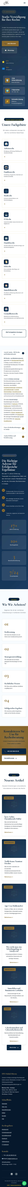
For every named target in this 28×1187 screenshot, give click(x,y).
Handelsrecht (18, 412)
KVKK (8, 1185)
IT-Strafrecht (5, 1144)
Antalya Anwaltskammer (8, 34)
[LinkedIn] (11, 1174)
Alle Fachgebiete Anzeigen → (14, 333)
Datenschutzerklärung (16, 1185)
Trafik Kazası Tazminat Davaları (13, 862)
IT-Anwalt (16, 389)
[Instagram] (16, 1174)
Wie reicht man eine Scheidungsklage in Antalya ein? (14, 949)
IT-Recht (12, 412)
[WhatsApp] (24, 1183)
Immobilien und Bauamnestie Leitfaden (14, 989)
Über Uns (4, 1106)
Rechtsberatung (21, 27)
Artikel (3, 1113)
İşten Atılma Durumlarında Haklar (12, 818)
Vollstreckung (5, 1141)
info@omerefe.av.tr (12, 1158)
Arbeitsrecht (20, 414)
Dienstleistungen (6, 1110)
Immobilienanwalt (16, 391)
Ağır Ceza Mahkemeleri (13, 906)
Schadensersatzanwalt (9, 387)
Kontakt (4, 1116)
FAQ (3, 1119)
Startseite (4, 1103)
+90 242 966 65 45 (11, 1155)
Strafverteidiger (8, 391)
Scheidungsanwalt (6, 1132)
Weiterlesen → (8, 832)
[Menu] (24, 3)
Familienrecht (7, 406)
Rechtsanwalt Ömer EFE (18, 360)
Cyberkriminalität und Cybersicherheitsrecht (14, 1028)
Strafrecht (15, 404)
